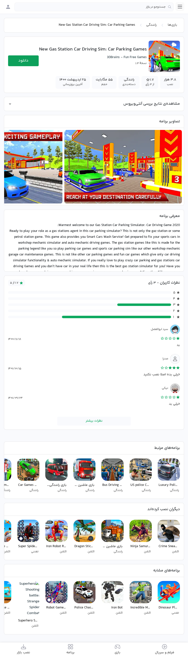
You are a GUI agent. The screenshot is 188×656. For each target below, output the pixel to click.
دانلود (23, 61)
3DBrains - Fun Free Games (127, 57)
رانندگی (151, 25)
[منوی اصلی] (180, 6)
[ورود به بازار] (8, 6)
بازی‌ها (172, 25)
